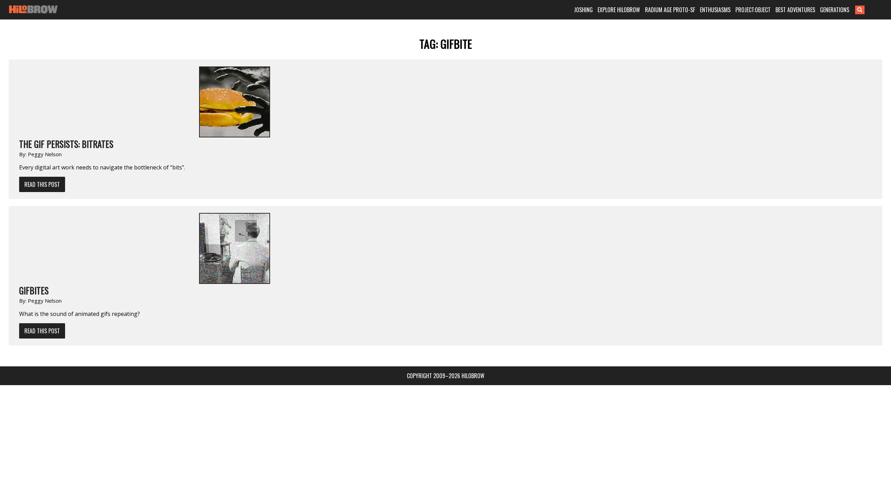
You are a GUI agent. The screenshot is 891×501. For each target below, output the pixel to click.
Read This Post (42, 184)
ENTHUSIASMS (715, 10)
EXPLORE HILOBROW (619, 10)
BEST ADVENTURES (795, 10)
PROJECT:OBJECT (753, 10)
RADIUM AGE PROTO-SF (670, 10)
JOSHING (583, 10)
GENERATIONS (834, 10)
